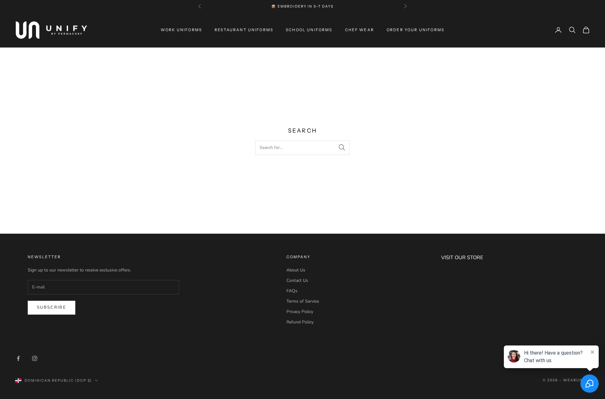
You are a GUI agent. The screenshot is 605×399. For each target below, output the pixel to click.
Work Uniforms (181, 29)
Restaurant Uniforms (244, 29)
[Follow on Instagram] (35, 358)
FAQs (291, 291)
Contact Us (297, 280)
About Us (295, 270)
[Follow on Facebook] (18, 358)
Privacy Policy (299, 312)
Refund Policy (300, 322)
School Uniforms (309, 29)
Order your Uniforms (415, 29)
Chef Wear (359, 29)
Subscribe (51, 307)
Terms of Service (302, 301)
